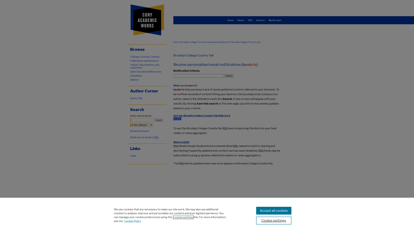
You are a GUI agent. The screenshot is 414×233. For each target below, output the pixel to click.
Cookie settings (183, 217)
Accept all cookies (274, 211)
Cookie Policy (132, 221)
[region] (207, 215)
